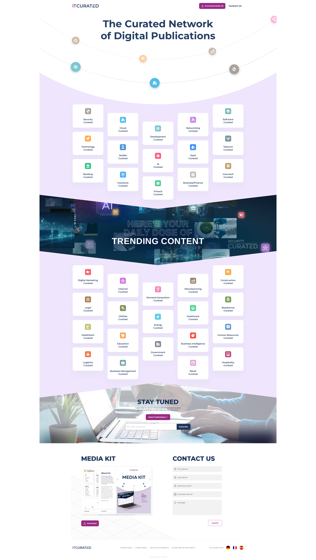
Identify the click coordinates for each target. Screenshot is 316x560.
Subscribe (183, 427)
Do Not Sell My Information (183, 548)
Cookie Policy (141, 548)
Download (92, 523)
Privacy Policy (126, 548)
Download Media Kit (214, 6)
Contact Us (235, 6)
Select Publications (157, 417)
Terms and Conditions (159, 548)
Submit (215, 523)
